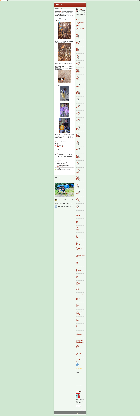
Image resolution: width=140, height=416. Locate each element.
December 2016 (77, 127)
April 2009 (77, 208)
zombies (76, 358)
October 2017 (77, 121)
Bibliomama (58, 4)
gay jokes (77, 271)
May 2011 (77, 186)
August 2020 (77, 97)
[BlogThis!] (63, 141)
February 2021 (77, 92)
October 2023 (77, 64)
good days (77, 275)
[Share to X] (64, 141)
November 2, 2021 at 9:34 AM (60, 166)
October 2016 (77, 129)
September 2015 (77, 140)
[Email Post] (61, 141)
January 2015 (77, 147)
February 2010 (77, 199)
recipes (76, 326)
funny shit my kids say (78, 270)
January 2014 (77, 158)
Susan (76, 339)
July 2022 (77, 77)
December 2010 (77, 190)
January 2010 (77, 200)
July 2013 (77, 163)
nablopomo (77, 304)
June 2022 (77, 78)
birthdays (77, 222)
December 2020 (77, 94)
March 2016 (77, 135)
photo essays (77, 321)
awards (76, 214)
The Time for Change (79, 27)
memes (76, 300)
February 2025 (77, 50)
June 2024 (77, 57)
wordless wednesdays (78, 353)
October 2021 (77, 85)
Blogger (77, 413)
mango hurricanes (78, 298)
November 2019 (77, 105)
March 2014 (77, 156)
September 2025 (77, 44)
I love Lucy (77, 285)
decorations (77, 256)
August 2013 (77, 162)
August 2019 (77, 108)
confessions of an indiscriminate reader (80, 255)
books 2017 (77, 241)
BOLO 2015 (77, 227)
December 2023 (77, 62)
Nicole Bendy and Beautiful (79, 310)
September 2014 (77, 151)
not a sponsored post (78, 314)
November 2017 (77, 120)
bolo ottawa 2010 (78, 229)
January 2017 (77, 126)
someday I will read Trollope (79, 334)
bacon (76, 216)
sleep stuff (77, 332)
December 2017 (77, 119)
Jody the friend (77, 288)
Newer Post (56, 176)
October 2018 (77, 114)
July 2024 (77, 56)
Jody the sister (77, 289)
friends (76, 269)
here (60, 11)
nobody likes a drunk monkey (79, 311)
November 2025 (77, 42)
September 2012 (77, 172)
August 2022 (77, 76)
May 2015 (77, 144)
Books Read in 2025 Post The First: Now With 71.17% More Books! (65, 205)
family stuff (77, 262)
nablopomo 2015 (77, 307)
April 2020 (77, 101)
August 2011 (77, 183)
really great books (78, 325)
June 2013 (77, 164)
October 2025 (77, 43)
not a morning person (78, 313)
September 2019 (77, 107)
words (76, 354)
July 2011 (77, 184)
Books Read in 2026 (78, 244)
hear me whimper (78, 278)
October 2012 (77, 171)
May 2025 (77, 47)
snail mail (77, 333)
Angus (76, 213)
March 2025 (77, 49)
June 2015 (77, 143)
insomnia (77, 287)
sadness (76, 327)
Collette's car (77, 253)
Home (64, 176)
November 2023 (77, 63)
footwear (77, 267)
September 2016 (77, 130)
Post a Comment (58, 173)
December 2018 (77, 112)
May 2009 (77, 207)
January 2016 (77, 137)
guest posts (77, 276)
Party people (77, 318)
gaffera (72, 413)
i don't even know (78, 283)
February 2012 (77, 178)
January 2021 (77, 93)
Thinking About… (78, 25)
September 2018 (77, 115)
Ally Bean (58, 168)
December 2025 (77, 41)
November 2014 (77, 149)
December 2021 (77, 83)
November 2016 (77, 128)
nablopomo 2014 (77, 306)
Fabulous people (77, 261)
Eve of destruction (78, 260)
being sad (77, 220)
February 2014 (77, 157)
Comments (77, 406)
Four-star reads (77, 268)
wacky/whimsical (77, 346)
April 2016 (77, 134)
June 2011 (77, 185)
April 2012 (77, 176)
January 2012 (77, 179)
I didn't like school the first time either (80, 282)
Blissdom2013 (77, 223)
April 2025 (77, 48)
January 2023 (77, 72)
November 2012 (77, 170)
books (76, 234)
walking (76, 347)
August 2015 (77, 141)
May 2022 (77, 79)
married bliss (77, 299)
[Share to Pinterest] (65, 141)
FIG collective (77, 264)
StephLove (58, 160)
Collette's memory (78, 254)
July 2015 (77, 142)
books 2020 (77, 242)
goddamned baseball (78, 274)
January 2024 (77, 61)
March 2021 (77, 91)
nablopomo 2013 (77, 305)
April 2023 (77, 69)
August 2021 (77, 87)
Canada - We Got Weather (79, 248)
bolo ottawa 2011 (77, 230)
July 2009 (77, 205)
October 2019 (77, 106)
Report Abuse (77, 361)
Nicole (57, 144)
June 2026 (77, 36)
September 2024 (77, 54)
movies (76, 303)
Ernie (57, 153)
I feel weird (77, 284)
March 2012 (77, 177)
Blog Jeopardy (56, 202)
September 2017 (77, 122)
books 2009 (77, 235)
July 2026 (77, 35)
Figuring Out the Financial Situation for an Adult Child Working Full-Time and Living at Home (80, 23)
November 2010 (77, 191)
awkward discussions (78, 215)
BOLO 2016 (77, 228)
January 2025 (77, 51)
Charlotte (77, 249)
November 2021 (77, 84)
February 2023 (77, 71)
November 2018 (77, 113)
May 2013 (77, 165)
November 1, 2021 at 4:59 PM (60, 146)
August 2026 (77, 34)
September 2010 (77, 193)
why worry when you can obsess (79, 351)
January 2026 (77, 40)
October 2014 (77, 150)
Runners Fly (77, 30)
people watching (77, 320)
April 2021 (77, 90)
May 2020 (77, 100)
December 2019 (77, 104)
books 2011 (77, 237)
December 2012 (77, 169)
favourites (77, 263)
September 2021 (77, 86)
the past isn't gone (78, 341)
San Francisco (77, 328)
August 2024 (77, 55)
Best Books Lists (77, 221)
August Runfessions (78, 31)
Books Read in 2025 (78, 243)
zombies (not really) (78, 359)
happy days (77, 277)
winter (76, 352)
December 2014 (77, 148)
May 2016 (77, 133)
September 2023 (77, 65)
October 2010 (77, 192)
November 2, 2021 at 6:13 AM (60, 151)
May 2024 (77, 58)
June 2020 (77, 99)
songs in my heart (78, 335)
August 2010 (77, 194)
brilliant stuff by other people (79, 245)
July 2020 (77, 98)
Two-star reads (77, 345)
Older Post (72, 176)
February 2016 (77, 136)
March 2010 (77, 198)
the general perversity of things (79, 340)
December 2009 (77, 201)
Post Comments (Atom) (60, 177)
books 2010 (77, 236)
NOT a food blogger (78, 312)
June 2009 (77, 206)
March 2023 (77, 70)
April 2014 (77, 155)
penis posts (77, 319)
